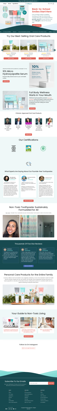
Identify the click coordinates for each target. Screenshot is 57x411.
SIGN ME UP (43, 209)
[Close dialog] (56, 1)
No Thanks (43, 212)
